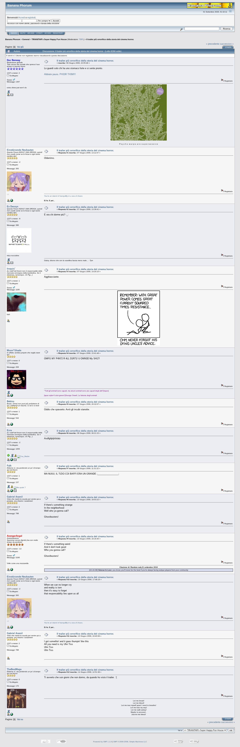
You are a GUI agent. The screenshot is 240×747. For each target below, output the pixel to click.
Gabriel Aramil (15, 496)
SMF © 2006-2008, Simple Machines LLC (130, 742)
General (26, 39)
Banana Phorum (12, 39)
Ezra (9, 430)
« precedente (212, 44)
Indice (14, 33)
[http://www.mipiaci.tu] (11, 715)
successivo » (226, 44)
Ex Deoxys (12, 206)
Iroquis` (11, 268)
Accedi (21, 17)
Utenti (39, 33)
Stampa (228, 47)
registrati (31, 17)
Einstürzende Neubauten (20, 150)
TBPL (81, 39)
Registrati (58, 33)
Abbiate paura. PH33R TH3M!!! (60, 74)
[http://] (11, 396)
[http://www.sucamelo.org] (11, 491)
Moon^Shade (14, 350)
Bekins (10, 401)
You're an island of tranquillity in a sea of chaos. (63, 196)
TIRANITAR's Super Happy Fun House (49, 39)
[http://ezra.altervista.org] (11, 460)
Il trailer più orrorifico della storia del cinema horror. (110, 39)
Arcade (30, 33)
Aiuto (22, 33)
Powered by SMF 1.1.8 (102, 742)
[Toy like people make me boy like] (11, 201)
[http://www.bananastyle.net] (11, 570)
